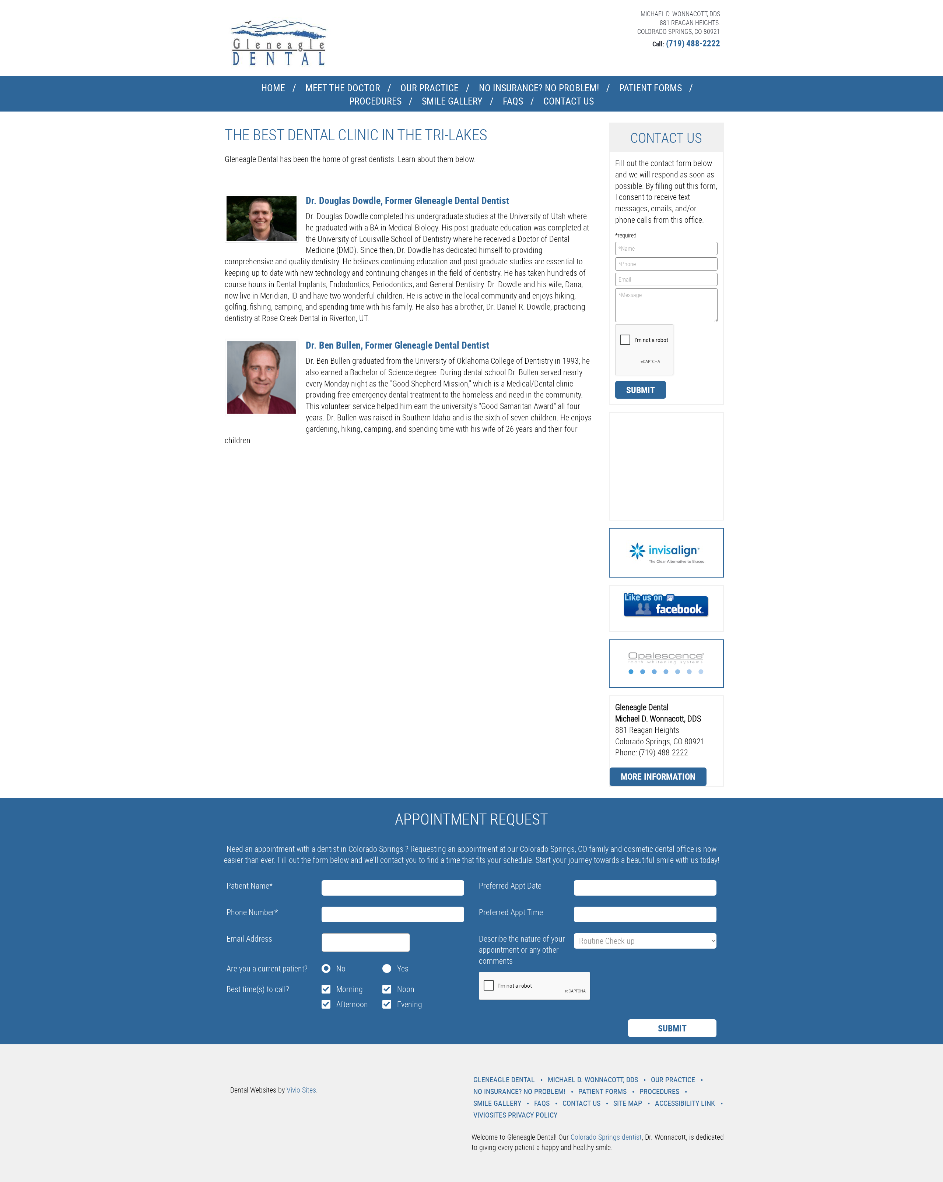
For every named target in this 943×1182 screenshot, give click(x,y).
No (341, 968)
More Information (658, 776)
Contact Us (568, 101)
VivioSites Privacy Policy (515, 1115)
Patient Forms (650, 87)
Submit (640, 390)
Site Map (627, 1103)
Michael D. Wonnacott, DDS (593, 1079)
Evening (409, 1004)
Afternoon (352, 1004)
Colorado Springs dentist (606, 1137)
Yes (403, 968)
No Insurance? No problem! (539, 87)
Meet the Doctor (342, 87)
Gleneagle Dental (504, 1079)
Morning (349, 989)
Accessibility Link (685, 1103)
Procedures (375, 101)
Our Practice (429, 87)
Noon (405, 989)
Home (273, 87)
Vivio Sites (301, 1090)
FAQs (513, 101)
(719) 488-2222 (693, 43)
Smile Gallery (452, 101)
